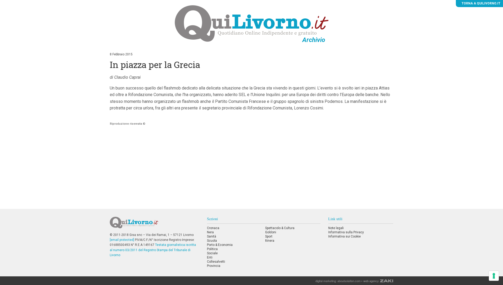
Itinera (269, 240)
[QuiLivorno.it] (154, 225)
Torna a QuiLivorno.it (480, 3)
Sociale (212, 253)
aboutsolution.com (348, 281)
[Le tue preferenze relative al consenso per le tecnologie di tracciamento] (494, 276)
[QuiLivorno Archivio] (252, 23)
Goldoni (270, 232)
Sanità (211, 236)
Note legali (336, 228)
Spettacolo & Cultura (279, 228)
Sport (268, 236)
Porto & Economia (220, 245)
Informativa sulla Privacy (346, 232)
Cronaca (213, 228)
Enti (209, 257)
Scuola (212, 240)
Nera (210, 232)
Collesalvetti (216, 261)
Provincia (213, 266)
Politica (212, 249)
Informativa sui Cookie (344, 236)
